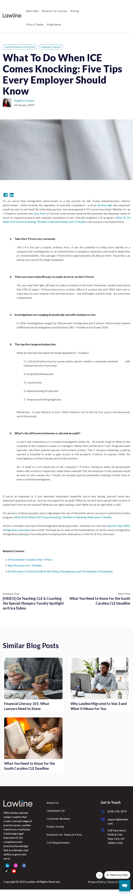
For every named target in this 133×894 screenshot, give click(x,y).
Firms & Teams (35, 24)
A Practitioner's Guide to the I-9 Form (30, 559)
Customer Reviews (58, 818)
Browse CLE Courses (54, 10)
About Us (53, 802)
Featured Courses (51, 46)
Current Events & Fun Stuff (20, 46)
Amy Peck (40, 213)
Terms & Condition (118, 881)
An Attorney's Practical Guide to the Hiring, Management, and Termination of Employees (60, 571)
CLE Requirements (58, 842)
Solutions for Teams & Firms (64, 834)
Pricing (74, 10)
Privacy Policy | (97, 881)
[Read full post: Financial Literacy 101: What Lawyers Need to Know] (33, 678)
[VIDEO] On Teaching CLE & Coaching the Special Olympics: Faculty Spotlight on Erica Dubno (33, 603)
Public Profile (55, 826)
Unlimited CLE (56, 810)
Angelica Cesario (24, 100)
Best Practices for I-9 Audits (25, 565)
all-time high (104, 205)
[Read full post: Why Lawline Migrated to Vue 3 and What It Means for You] (99, 678)
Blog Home (54, 24)
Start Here (32, 10)
